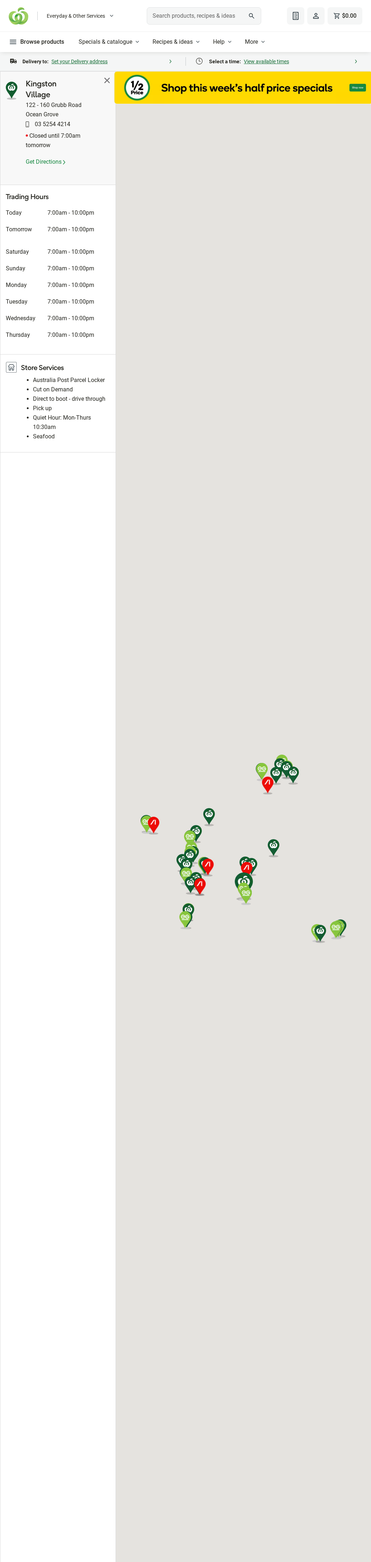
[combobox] (204, 16)
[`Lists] (295, 16)
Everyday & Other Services (76, 16)
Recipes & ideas (173, 41)
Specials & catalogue (105, 41)
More (251, 41)
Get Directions (44, 161)
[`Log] (316, 16)
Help (219, 41)
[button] (273, 848)
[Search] (252, 16)
